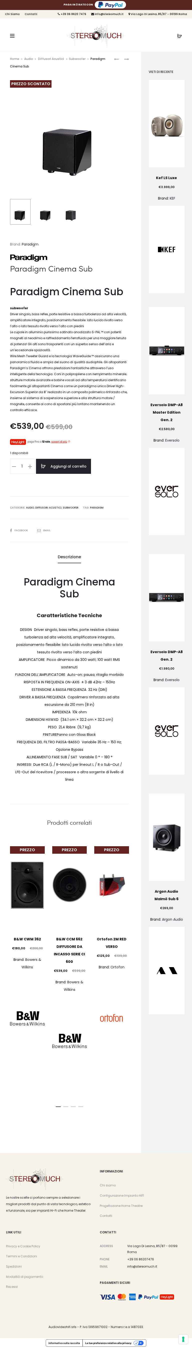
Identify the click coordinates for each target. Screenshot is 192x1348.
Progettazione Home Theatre (121, 1206)
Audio (28, 59)
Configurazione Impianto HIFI (122, 1195)
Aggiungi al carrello (68, 466)
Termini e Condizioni (21, 1256)
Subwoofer (77, 59)
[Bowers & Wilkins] (27, 1018)
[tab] (69, 557)
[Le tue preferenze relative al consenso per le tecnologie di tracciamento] (183, 1339)
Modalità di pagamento (24, 1277)
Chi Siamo (12, 14)
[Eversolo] (166, 491)
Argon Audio (172, 919)
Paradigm (30, 244)
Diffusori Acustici (51, 59)
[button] (58, 1105)
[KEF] (166, 249)
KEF (172, 198)
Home (14, 59)
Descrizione (69, 557)
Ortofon (117, 967)
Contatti (31, 14)
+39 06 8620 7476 (73, 14)
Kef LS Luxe (166, 177)
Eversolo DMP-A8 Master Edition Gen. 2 (166, 412)
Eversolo (172, 440)
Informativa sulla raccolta (64, 1343)
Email (46, 530)
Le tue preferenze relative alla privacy (108, 1343)
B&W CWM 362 (27, 939)
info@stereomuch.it (109, 14)
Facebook (21, 530)
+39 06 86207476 (140, 1259)
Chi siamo (108, 1185)
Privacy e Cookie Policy (23, 1246)
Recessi (12, 1287)
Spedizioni (14, 1266)
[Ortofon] (111, 1018)
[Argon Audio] (166, 970)
